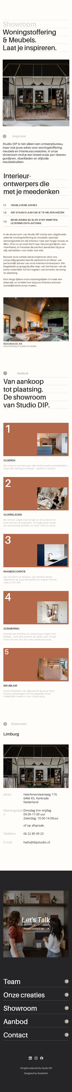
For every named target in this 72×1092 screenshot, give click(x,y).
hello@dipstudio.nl (36, 842)
